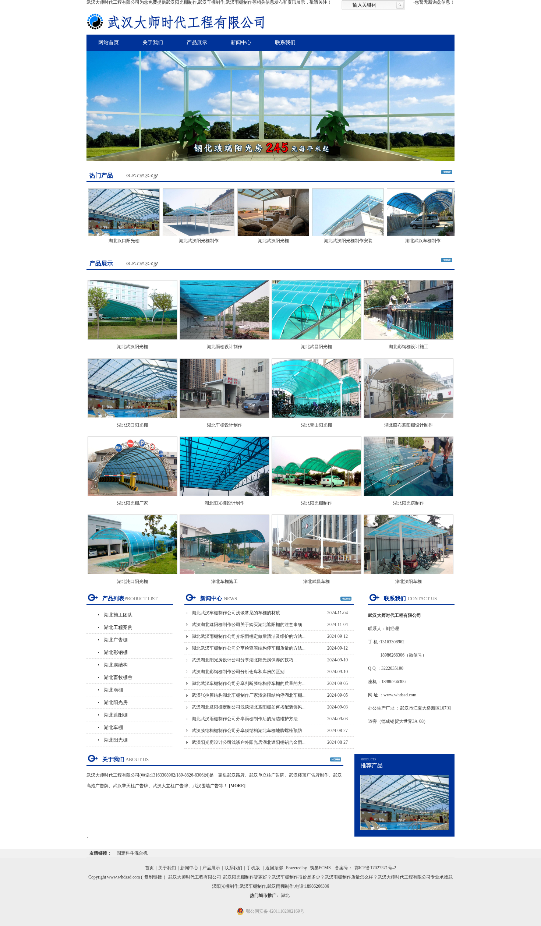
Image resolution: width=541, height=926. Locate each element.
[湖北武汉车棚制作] (402, 237)
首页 (149, 867)
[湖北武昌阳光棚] (316, 341)
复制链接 (153, 877)
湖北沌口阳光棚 (132, 581)
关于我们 (152, 42)
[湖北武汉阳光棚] (252, 237)
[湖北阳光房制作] (408, 498)
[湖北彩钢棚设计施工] (408, 341)
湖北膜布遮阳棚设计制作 (408, 425)
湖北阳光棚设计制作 (224, 503)
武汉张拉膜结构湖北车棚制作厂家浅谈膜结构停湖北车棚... (248, 695)
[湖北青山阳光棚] (316, 420)
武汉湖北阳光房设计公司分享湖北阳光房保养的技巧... (244, 659)
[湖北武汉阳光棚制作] (177, 237)
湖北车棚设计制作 (224, 425)
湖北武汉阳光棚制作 (178, 240)
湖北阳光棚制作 (316, 503)
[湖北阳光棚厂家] (132, 498)
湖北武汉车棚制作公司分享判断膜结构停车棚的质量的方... (248, 683)
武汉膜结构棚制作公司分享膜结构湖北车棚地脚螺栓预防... (248, 730)
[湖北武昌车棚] (316, 576)
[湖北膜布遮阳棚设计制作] (408, 420)
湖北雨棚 (113, 690)
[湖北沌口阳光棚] (132, 576)
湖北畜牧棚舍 (118, 677)
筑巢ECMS (320, 867)
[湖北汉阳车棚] (408, 576)
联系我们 (285, 42)
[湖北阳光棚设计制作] (224, 498)
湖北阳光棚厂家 (132, 503)
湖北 (285, 895)
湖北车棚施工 (224, 581)
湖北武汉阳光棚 (252, 240)
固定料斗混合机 (132, 853)
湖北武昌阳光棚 (316, 346)
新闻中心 (241, 42)
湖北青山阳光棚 (316, 425)
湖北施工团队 (118, 615)
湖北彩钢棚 (116, 652)
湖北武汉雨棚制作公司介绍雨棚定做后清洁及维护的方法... (248, 636)
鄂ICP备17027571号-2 (375, 867)
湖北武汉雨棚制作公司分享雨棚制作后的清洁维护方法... (246, 718)
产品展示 (197, 42)
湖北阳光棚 (116, 740)
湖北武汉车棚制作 (402, 240)
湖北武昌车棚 (316, 581)
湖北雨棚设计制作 (224, 346)
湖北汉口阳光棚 (103, 240)
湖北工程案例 (118, 627)
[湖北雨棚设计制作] (224, 341)
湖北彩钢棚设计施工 (408, 346)
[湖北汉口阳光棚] (103, 237)
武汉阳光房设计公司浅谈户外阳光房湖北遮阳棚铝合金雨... (248, 742)
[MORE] (237, 785)
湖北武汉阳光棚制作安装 (327, 240)
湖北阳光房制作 (408, 503)
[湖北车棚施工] (224, 576)
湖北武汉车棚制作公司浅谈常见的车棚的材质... (237, 612)
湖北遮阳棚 (116, 715)
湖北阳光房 (116, 702)
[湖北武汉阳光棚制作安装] (327, 237)
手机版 (253, 867)
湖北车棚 (113, 727)
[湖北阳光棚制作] (316, 498)
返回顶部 (274, 867)
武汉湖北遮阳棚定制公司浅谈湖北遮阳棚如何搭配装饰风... (248, 707)
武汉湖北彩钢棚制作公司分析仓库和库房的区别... (240, 671)
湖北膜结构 (116, 665)
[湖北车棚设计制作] (224, 420)
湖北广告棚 (116, 640)
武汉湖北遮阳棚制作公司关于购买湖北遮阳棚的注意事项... (248, 624)
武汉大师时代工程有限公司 (194, 877)
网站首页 (108, 42)
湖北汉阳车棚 (408, 581)
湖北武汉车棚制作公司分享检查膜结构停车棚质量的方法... (248, 648)
